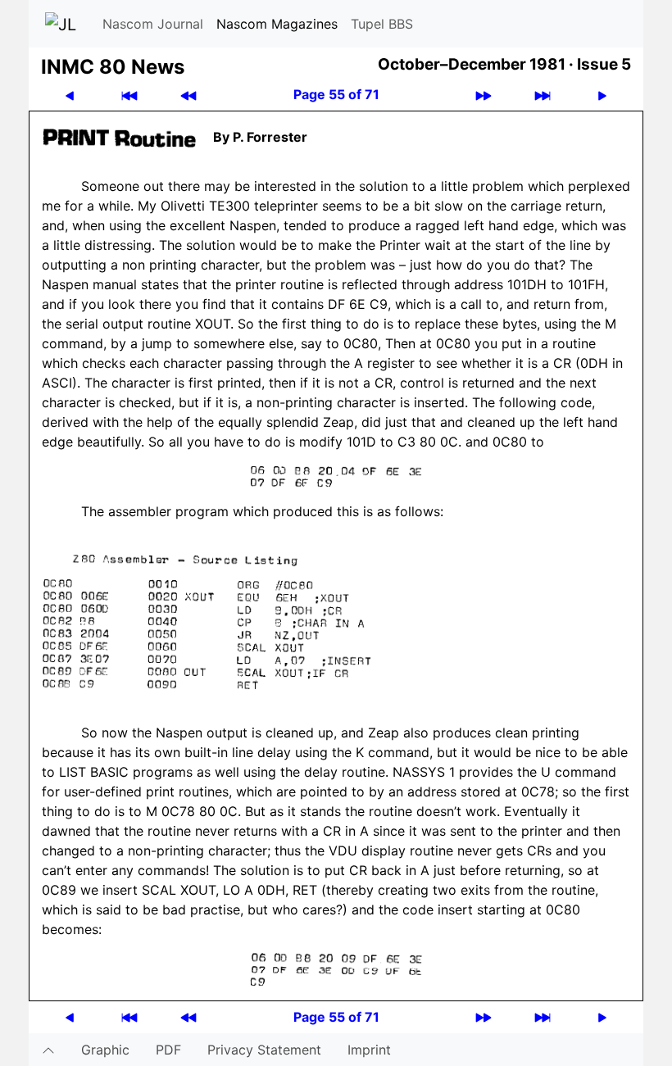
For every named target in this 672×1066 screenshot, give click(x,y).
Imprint (369, 1049)
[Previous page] (69, 95)
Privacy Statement (264, 1049)
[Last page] (542, 95)
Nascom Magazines (277, 24)
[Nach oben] (48, 1049)
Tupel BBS (382, 24)
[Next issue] (483, 95)
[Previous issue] (188, 95)
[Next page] (602, 95)
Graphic (105, 1049)
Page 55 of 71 (336, 94)
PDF (168, 1049)
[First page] (129, 95)
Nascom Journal (152, 24)
